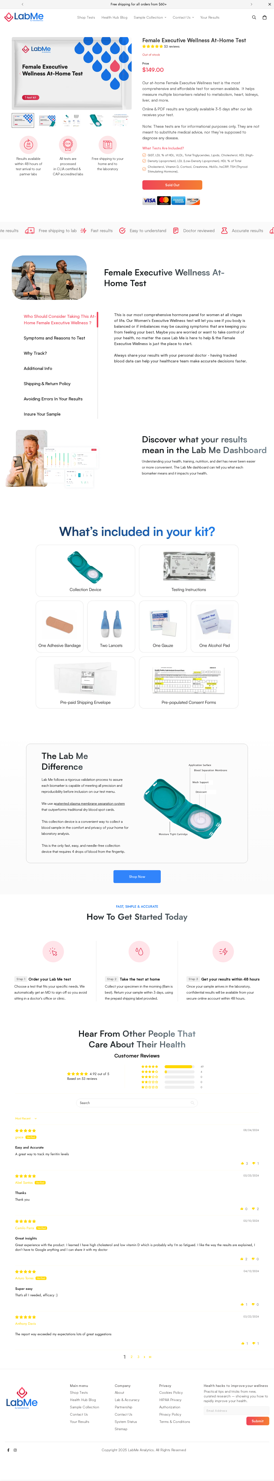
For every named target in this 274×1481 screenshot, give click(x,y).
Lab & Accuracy (127, 1400)
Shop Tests (86, 17)
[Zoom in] (122, 46)
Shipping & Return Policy (47, 383)
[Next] (251, 4)
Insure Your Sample (42, 414)
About (119, 1392)
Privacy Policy (170, 1414)
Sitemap (121, 1429)
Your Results (210, 17)
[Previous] (22, 4)
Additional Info (38, 368)
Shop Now (137, 876)
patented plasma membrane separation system (90, 803)
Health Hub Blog (114, 17)
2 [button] (132, 1356)
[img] (25, 1130)
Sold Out (172, 185)
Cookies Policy (171, 1392)
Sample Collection (148, 17)
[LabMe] (24, 17)
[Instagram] (15, 1450)
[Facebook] (8, 1450)
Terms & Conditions (174, 1421)
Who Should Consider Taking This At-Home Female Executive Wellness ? (60, 319)
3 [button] (138, 1356)
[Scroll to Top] (266, 1458)
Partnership (124, 1407)
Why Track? (35, 353)
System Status (126, 1421)
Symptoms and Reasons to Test (54, 338)
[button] (265, 17)
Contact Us (182, 17)
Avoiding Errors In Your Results (53, 398)
